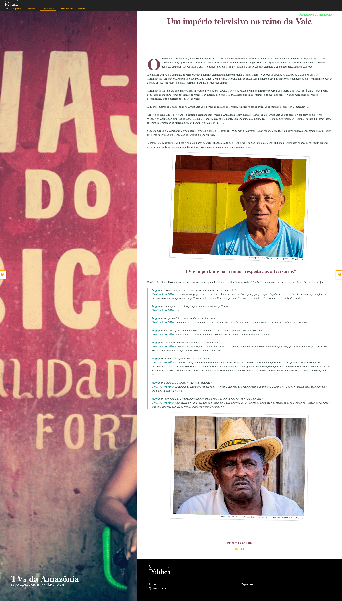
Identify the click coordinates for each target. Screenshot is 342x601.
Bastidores (81, 8)
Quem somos (157, 588)
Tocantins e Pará (47, 8)
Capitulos (17, 8)
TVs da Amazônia (45, 578)
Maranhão (30, 8)
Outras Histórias (66, 8)
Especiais (247, 584)
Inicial (153, 584)
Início (7, 8)
